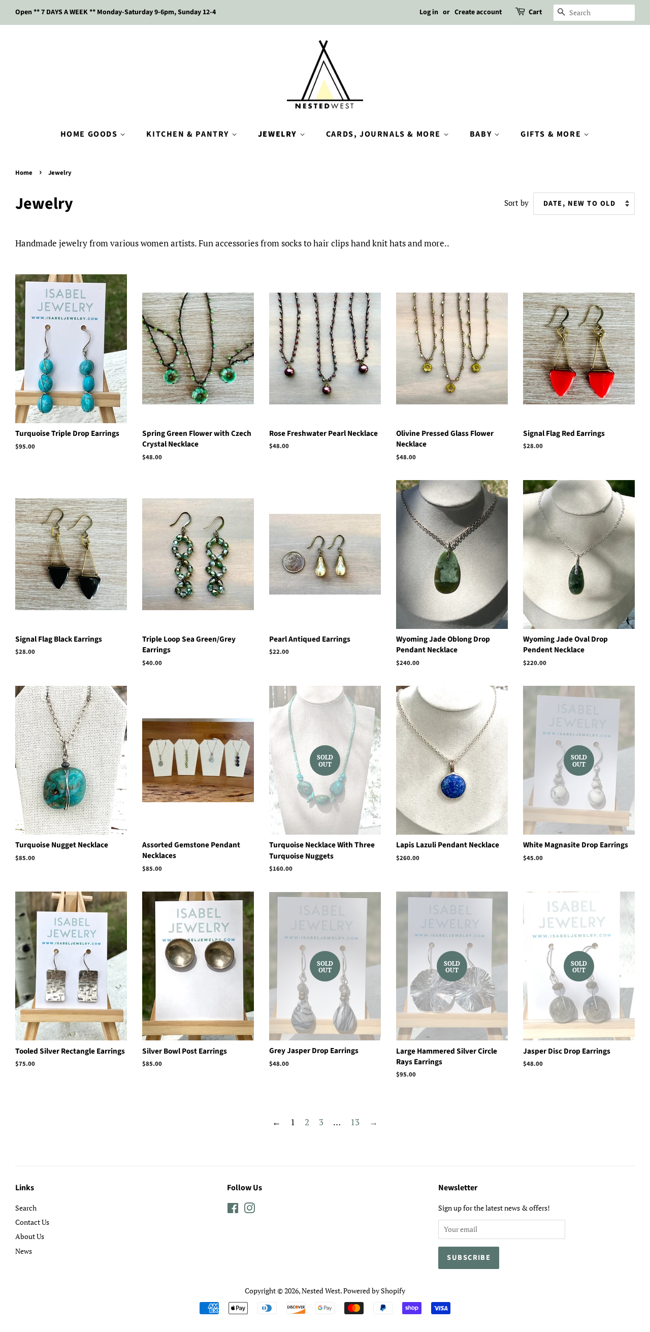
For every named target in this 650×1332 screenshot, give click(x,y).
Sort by (516, 203)
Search (26, 1208)
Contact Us (32, 1222)
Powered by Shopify (374, 1290)
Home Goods (90, 134)
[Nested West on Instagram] (249, 1210)
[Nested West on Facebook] (233, 1210)
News (23, 1251)
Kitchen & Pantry (188, 134)
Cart (535, 12)
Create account (478, 12)
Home (23, 172)
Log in (428, 12)
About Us (29, 1236)
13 (355, 1122)
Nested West (321, 1290)
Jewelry (279, 134)
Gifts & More (552, 134)
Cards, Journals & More (384, 134)
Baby (482, 134)
